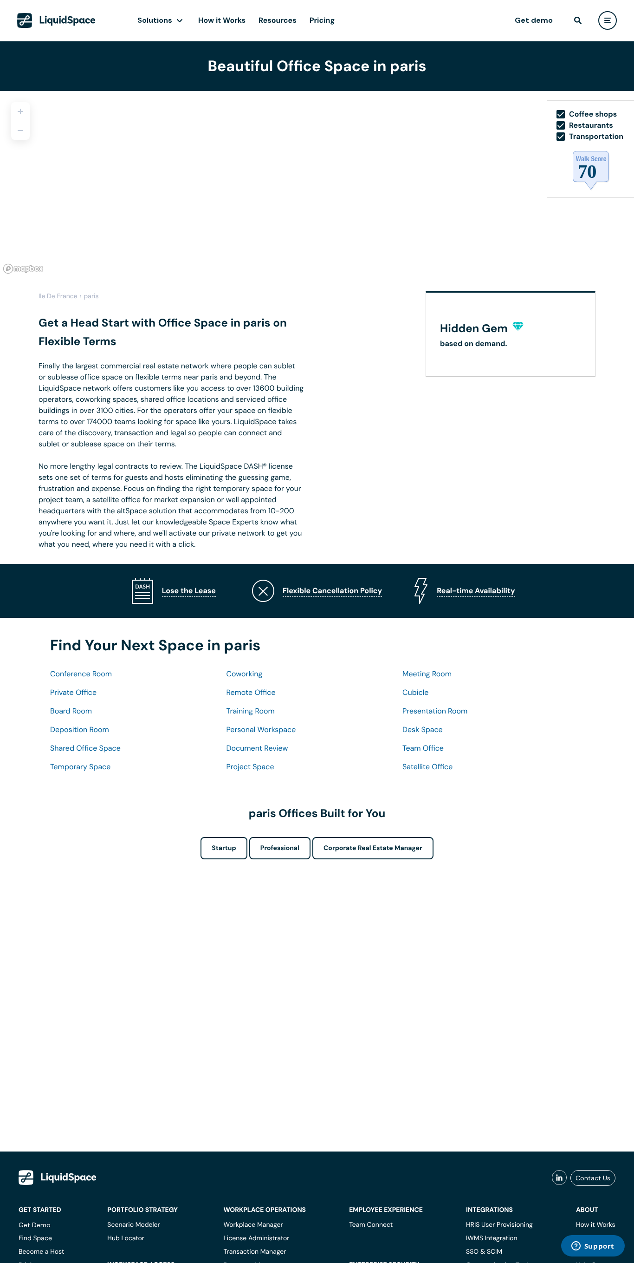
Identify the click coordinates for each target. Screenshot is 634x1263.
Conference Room (81, 674)
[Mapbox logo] (23, 268)
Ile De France (58, 296)
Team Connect (371, 1225)
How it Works (222, 20)
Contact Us (593, 1178)
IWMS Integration (492, 1238)
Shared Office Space (85, 748)
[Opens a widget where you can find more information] (593, 1246)
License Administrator (256, 1238)
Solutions (154, 20)
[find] (578, 20)
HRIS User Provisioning (499, 1225)
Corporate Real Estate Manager (372, 848)
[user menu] (607, 20)
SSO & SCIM (484, 1252)
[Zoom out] (20, 130)
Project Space (250, 767)
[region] (317, 184)
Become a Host (41, 1252)
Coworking (244, 674)
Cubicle (415, 692)
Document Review (257, 748)
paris (91, 296)
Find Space (35, 1238)
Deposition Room (79, 729)
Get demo (534, 20)
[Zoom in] (20, 111)
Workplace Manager (253, 1225)
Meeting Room (427, 674)
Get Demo (35, 1225)
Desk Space (422, 729)
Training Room (250, 711)
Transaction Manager (254, 1252)
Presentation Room (434, 711)
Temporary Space (80, 767)
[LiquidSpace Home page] (56, 20)
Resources (278, 20)
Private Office (73, 692)
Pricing (322, 20)
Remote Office (251, 692)
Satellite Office (427, 767)
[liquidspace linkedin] (559, 1178)
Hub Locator (125, 1238)
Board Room (71, 711)
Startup (224, 848)
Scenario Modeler (133, 1225)
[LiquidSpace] (58, 1177)
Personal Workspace (261, 729)
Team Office (423, 748)
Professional (279, 848)
